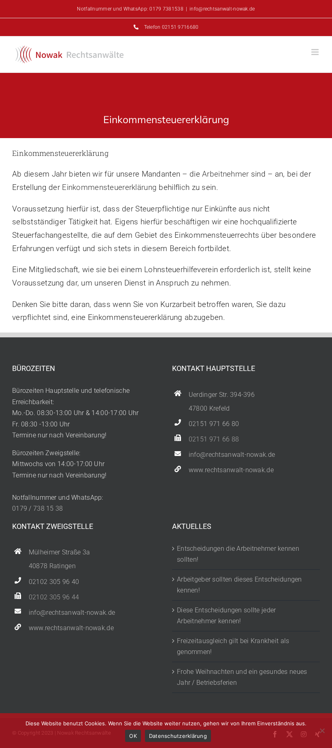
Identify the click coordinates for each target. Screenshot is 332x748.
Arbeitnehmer (225, 174)
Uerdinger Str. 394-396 (222, 395)
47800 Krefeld (209, 408)
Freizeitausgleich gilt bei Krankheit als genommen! (233, 646)
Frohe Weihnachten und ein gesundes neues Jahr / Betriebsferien (242, 677)
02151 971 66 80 (214, 424)
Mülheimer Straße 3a (59, 552)
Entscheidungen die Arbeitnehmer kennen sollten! (238, 554)
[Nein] (322, 731)
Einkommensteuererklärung (109, 187)
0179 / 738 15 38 (37, 508)
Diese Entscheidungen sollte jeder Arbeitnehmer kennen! (226, 615)
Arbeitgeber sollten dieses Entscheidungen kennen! (239, 585)
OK (133, 736)
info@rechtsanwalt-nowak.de (222, 9)
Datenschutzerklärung (178, 736)
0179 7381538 (166, 9)
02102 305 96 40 (54, 582)
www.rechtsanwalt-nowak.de (231, 470)
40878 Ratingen (52, 566)
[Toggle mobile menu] (315, 52)
